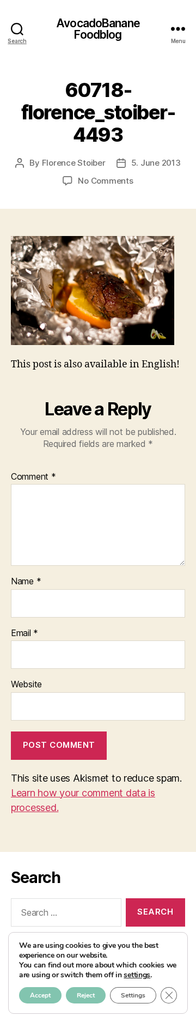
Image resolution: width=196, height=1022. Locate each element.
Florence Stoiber (74, 163)
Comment (33, 477)
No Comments (105, 181)
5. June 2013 (156, 163)
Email (24, 633)
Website (26, 685)
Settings (133, 995)
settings (137, 975)
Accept (40, 995)
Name (26, 581)
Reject (86, 995)
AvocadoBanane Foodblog (98, 28)
